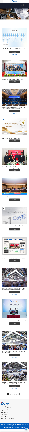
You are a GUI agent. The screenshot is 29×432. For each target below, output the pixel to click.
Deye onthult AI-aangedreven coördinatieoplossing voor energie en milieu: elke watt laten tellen (13, 383)
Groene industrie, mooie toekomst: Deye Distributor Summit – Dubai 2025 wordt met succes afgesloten (14, 108)
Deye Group (4, 410)
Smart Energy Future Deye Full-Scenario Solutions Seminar (14, 196)
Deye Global (4, 412)
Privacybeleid (22, 427)
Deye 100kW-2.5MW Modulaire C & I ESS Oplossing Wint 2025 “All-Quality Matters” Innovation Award (13, 137)
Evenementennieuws (4, 6)
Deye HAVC (4, 416)
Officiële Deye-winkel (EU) (7, 419)
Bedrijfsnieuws (9, 5)
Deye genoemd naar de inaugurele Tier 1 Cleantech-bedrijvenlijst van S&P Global (12, 226)
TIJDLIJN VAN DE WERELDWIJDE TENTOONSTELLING (13, 48)
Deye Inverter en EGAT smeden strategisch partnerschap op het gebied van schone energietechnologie (14, 167)
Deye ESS (3, 414)
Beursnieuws (3, 5)
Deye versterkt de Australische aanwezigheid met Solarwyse (14, 320)
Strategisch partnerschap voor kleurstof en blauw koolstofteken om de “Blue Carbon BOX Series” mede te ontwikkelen (13, 258)
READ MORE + (14, 52)
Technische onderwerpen (18, 5)
